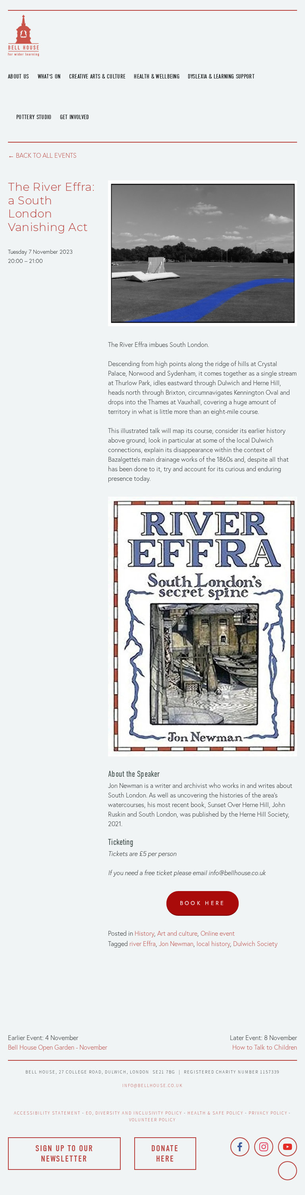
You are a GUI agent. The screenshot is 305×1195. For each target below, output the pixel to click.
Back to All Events (46, 155)
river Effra (142, 944)
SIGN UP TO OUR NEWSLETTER (64, 1153)
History (144, 933)
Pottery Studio (34, 117)
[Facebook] (239, 1146)
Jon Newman (176, 944)
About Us (18, 76)
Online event (218, 933)
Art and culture (177, 933)
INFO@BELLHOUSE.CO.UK (152, 1085)
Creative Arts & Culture (97, 76)
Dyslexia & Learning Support (221, 76)
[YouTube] (287, 1146)
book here (203, 903)
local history (213, 944)
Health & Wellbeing (157, 76)
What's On (49, 76)
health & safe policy (215, 1113)
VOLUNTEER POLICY (152, 1120)
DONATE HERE (165, 1153)
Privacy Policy (268, 1113)
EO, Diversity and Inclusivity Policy (134, 1113)
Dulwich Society (255, 944)
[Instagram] (263, 1146)
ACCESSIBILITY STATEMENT (47, 1113)
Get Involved (74, 117)
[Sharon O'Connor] (287, 1170)
